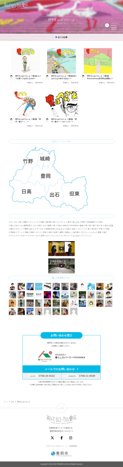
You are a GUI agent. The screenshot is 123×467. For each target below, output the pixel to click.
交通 (42, 236)
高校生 (12, 232)
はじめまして (78, 236)
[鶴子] (56, 303)
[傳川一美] (21, 311)
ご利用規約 (72, 446)
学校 (107, 229)
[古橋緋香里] (100, 295)
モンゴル (13, 222)
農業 (99, 232)
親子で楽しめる (73, 222)
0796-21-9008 (81, 375)
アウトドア (14, 236)
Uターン (19, 229)
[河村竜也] (12, 295)
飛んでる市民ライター (61, 278)
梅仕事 (48, 222)
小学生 (100, 222)
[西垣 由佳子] (30, 303)
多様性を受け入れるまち (55, 229)
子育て (101, 229)
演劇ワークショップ (30, 222)
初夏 (42, 222)
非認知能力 (91, 222)
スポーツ (24, 236)
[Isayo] (21, 303)
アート (20, 232)
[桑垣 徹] (100, 303)
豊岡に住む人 (29, 229)
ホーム (6, 402)
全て (63, 37)
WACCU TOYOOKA (70, 225)
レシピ (55, 236)
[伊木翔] (56, 286)
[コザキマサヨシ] (12, 311)
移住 (12, 229)
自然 (73, 229)
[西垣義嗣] (21, 286)
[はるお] (39, 311)
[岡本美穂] (21, 295)
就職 (61, 232)
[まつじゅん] (109, 303)
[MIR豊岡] (30, 295)
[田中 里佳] (91, 303)
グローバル (34, 236)
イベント (88, 236)
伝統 (68, 229)
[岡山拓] (74, 303)
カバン (48, 236)
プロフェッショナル (88, 232)
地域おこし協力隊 (71, 232)
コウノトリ (81, 229)
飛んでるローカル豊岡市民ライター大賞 (25, 225)
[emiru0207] (47, 311)
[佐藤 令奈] (82, 303)
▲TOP (61, 408)
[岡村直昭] (47, 286)
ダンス (38, 232)
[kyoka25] (74, 311)
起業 (55, 232)
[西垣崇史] (30, 286)
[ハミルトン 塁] (39, 303)
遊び (105, 232)
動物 (81, 225)
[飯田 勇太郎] (65, 286)
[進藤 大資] (47, 303)
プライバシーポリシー (55, 446)
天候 (59, 225)
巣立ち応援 (109, 225)
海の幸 (94, 229)
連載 (12, 402)
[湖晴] (65, 311)
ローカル (40, 229)
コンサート (61, 222)
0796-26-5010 (42, 375)
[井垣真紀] (12, 286)
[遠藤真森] (12, 303)
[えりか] (65, 295)
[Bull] (82, 286)
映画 (32, 232)
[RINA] (65, 303)
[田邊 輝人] (56, 295)
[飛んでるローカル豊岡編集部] (39, 286)
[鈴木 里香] (56, 311)
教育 (83, 222)
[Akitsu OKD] (91, 286)
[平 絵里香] (74, 286)
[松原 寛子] (30, 311)
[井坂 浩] (47, 295)
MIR (50, 232)
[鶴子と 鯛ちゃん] (91, 295)
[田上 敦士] (82, 295)
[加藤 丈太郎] (109, 295)
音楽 (44, 232)
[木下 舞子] (74, 295)
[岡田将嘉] (100, 286)
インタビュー (65, 236)
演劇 (26, 232)
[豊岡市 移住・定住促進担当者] (39, 295)
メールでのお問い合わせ (60, 369)
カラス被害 (47, 225)
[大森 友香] (109, 286)
